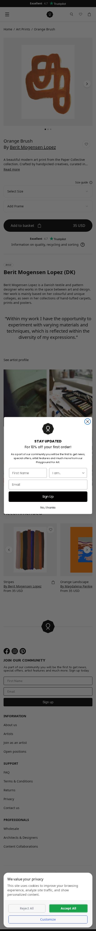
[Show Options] (83, 472)
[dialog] (48, 900)
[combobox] (66, 472)
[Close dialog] (87, 421)
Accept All (68, 908)
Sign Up (48, 496)
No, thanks (48, 507)
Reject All (27, 908)
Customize (48, 919)
